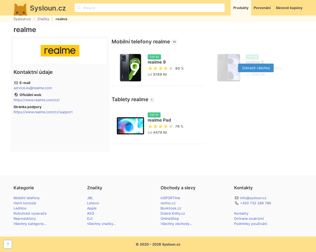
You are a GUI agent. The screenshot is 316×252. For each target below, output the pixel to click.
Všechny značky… (101, 223)
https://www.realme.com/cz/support (43, 112)
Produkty (241, 8)
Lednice (20, 208)
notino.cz (168, 203)
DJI (89, 218)
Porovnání (262, 8)
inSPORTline (170, 198)
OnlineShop (170, 218)
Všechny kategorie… (30, 223)
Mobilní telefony (27, 198)
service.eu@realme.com (33, 88)
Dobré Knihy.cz (173, 213)
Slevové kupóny (289, 8)
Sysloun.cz (22, 19)
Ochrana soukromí (249, 218)
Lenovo (93, 203)
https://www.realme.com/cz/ (37, 100)
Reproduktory (25, 218)
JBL (90, 198)
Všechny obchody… (176, 223)
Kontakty (241, 213)
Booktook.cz (171, 208)
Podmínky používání (250, 223)
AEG (90, 213)
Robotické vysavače (30, 213)
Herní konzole (25, 203)
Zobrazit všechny (256, 68)
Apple (92, 208)
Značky (43, 19)
